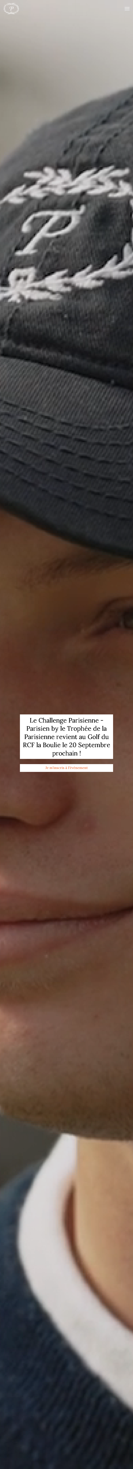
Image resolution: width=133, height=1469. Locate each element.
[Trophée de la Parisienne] (11, 9)
